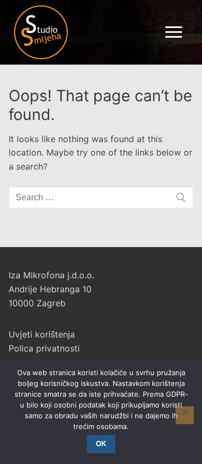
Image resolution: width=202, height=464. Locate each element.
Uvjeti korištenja (42, 334)
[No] (185, 415)
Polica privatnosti (44, 348)
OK (101, 444)
